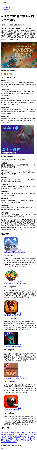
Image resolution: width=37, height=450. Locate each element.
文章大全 (7, 11)
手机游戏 (7, 7)
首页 (5, 5)
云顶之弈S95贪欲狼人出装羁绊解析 (16, 440)
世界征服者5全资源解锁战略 (13, 315)
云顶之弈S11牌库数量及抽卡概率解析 (24, 434)
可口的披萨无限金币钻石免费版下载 (15, 378)
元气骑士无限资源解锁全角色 (13, 346)
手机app (6, 9)
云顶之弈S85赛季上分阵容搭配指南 (12, 436)
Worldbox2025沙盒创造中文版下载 (15, 283)
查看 (19, 250)
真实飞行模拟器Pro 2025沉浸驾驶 (14, 252)
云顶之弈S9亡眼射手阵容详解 (10, 432)
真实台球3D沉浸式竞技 (11, 410)
